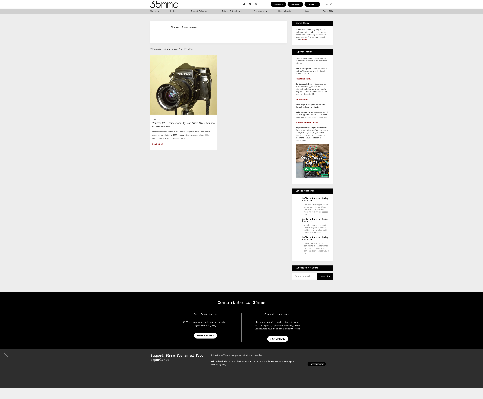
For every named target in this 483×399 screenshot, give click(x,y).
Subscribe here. (303, 79)
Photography (259, 11)
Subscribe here (205, 335)
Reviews (173, 11)
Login (326, 4)
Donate (312, 4)
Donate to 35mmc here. (307, 122)
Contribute (278, 4)
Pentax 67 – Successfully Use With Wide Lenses (183, 123)
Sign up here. (302, 99)
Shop (307, 11)
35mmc (153, 11)
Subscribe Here (317, 364)
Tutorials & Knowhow (231, 11)
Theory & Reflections (199, 11)
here (304, 39)
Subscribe (295, 4)
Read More (157, 144)
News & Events (284, 11)
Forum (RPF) (328, 11)
